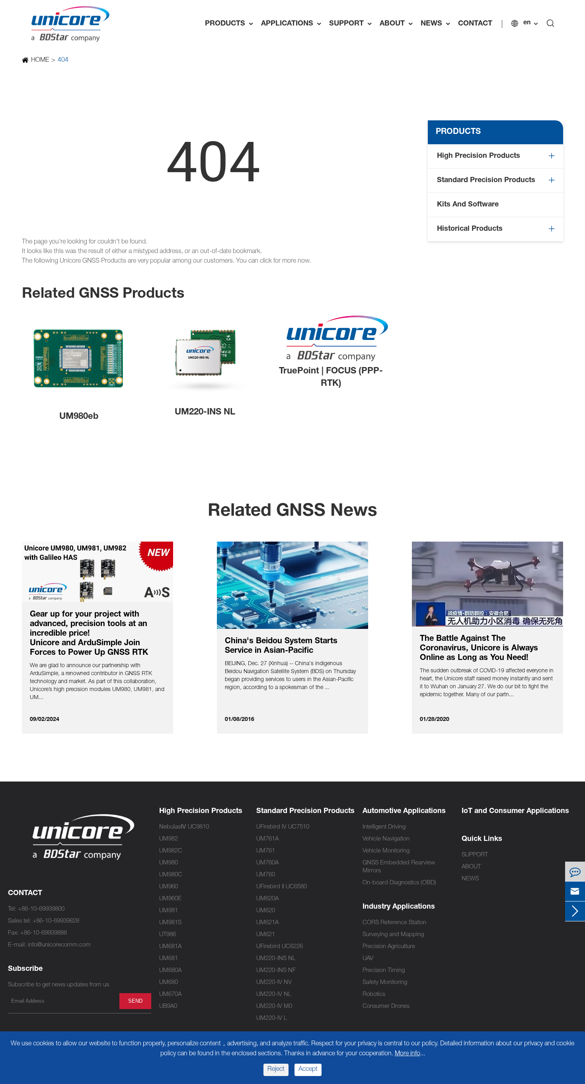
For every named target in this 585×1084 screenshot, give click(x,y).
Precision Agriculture (389, 947)
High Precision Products (478, 156)
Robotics (374, 995)
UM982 (168, 839)
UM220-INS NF (276, 971)
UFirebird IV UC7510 (282, 827)
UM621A (267, 923)
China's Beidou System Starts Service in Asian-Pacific (281, 646)
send (135, 1001)
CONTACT (475, 23)
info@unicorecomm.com (59, 945)
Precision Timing (384, 971)
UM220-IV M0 (274, 1006)
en (526, 23)
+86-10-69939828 (56, 921)
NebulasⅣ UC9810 (184, 827)
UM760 (265, 875)
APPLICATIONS (293, 24)
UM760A (267, 863)
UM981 (168, 911)
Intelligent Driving (384, 827)
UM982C (170, 851)
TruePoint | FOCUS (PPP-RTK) (331, 377)
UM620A (267, 899)
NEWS (437, 24)
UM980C (170, 875)
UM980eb (78, 416)
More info (407, 1054)
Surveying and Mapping (393, 935)
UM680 (168, 983)
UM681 (168, 959)
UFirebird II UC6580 (281, 887)
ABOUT (398, 24)
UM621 (265, 935)
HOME (40, 60)
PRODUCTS (231, 24)
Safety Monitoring (385, 983)
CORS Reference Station (394, 923)
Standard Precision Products (486, 180)
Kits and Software (468, 204)
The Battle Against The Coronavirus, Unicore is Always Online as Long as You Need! (479, 648)
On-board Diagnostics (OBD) (399, 883)
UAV (368, 959)
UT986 (167, 935)
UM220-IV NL (273, 995)
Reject (276, 1069)
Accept (308, 1069)
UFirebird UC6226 (279, 947)
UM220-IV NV (274, 983)
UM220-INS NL (205, 412)
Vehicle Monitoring (386, 851)
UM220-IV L (271, 1018)
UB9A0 (168, 1006)
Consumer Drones (386, 1006)
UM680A (170, 971)
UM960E (170, 899)
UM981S (170, 923)
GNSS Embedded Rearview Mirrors (399, 867)
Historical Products (470, 229)
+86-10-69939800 (41, 909)
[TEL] (575, 871)
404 (63, 60)
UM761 (265, 851)
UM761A (267, 839)
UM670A (170, 995)
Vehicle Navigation (386, 839)
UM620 (265, 911)
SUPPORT (352, 24)
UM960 (168, 887)
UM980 (168, 863)
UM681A (170, 947)
